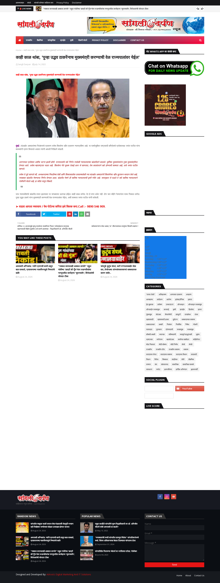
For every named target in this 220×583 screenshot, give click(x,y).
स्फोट (158, 369)
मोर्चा (183, 344)
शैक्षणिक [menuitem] (40, 40)
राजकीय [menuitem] (29, 40)
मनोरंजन (160, 339)
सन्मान (148, 364)
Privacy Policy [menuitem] (100, 40)
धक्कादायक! (150, 324)
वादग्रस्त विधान (181, 354)
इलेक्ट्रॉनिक (179, 299)
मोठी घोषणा (163, 344)
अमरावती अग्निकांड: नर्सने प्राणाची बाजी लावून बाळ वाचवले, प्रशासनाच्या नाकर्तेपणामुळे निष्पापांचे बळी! (35, 269)
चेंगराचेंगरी (168, 314)
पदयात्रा (149, 329)
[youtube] (189, 388)
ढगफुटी (178, 314)
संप (156, 364)
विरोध (156, 359)
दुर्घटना (175, 319)
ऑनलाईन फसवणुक (153, 309)
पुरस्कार (159, 329)
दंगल (196, 314)
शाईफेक (174, 359)
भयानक (162, 334)
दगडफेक (188, 314)
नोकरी (195, 324)
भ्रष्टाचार (149, 339)
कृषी (174, 309)
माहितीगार (196, 339)
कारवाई (166, 309)
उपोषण (159, 304)
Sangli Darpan (24, 64)
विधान (148, 359)
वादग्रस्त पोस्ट (151, 354)
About (188, 575)
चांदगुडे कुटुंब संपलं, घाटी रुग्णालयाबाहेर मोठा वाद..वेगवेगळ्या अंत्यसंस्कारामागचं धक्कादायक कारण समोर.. (118, 269)
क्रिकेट (191, 309)
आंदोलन (160, 299)
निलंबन (169, 324)
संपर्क (29, 2)
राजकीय (149, 349)
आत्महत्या (149, 299)
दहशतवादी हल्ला (163, 319)
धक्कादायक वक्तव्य (188, 319)
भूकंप (198, 334)
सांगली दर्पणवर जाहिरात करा (43, 2)
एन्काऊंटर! (169, 304)
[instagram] (166, 496)
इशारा (190, 299)
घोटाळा (158, 314)
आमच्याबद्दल (20, 2)
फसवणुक (180, 329)
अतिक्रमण (162, 294)
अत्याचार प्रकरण (176, 294)
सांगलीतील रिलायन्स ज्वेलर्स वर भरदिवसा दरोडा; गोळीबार (116, 551)
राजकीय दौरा (160, 349)
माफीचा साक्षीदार (183, 339)
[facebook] (160, 496)
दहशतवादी (149, 319)
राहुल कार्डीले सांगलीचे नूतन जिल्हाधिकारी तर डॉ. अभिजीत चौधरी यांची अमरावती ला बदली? (116, 525)
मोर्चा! (190, 344)
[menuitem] (20, 40)
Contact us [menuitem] (137, 40)
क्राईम (182, 309)
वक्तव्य (186, 349)
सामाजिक (175, 364)
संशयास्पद (164, 364)
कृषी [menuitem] (71, 40)
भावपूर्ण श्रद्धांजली (186, 334)
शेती (183, 359)
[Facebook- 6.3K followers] (159, 395)
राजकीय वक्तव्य (174, 349)
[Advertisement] (174, 172)
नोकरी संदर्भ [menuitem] (82, 40)
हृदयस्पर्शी (194, 369)
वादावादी (194, 354)
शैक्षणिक (191, 359)
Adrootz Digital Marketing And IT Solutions (69, 574)
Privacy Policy (63, 2)
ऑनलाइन (180, 304)
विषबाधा (165, 359)
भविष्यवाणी (172, 334)
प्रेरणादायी (169, 329)
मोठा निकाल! (150, 344)
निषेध (187, 324)
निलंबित (178, 324)
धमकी (161, 324)
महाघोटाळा (170, 339)
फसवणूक (190, 329)
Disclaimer (77, 2)
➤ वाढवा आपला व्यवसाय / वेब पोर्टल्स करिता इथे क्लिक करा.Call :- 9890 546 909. (60, 206)
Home (18, 50)
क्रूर (200, 309)
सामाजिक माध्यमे (188, 364)
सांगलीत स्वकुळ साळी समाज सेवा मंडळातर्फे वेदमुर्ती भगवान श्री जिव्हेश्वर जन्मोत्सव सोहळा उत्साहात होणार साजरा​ (52, 525)
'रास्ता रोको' (150, 294)
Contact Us (199, 575)
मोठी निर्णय (174, 344)
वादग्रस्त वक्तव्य (166, 354)
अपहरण (188, 294)
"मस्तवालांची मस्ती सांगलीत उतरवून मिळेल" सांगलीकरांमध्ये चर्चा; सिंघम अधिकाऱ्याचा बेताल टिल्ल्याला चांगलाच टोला (117, 539)
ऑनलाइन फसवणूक (195, 304)
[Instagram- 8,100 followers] (159, 388)
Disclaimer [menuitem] (119, 40)
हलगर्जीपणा (168, 369)
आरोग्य (169, 299)
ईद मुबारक (149, 304)
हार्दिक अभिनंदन (181, 369)
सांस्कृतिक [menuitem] (51, 40)
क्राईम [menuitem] (62, 40)
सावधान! (149, 369)
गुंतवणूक (149, 314)
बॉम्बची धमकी (150, 334)
